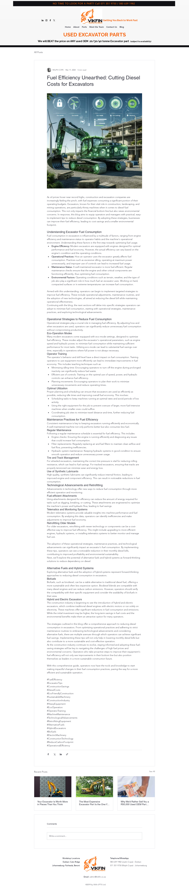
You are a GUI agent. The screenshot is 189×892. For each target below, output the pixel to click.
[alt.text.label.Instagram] (46, 20)
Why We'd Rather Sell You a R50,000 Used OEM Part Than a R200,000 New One (135, 803)
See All (152, 771)
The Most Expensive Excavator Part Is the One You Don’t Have (94, 803)
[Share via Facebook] (48, 754)
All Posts (38, 52)
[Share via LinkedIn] (61, 754)
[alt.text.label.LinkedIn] (42, 20)
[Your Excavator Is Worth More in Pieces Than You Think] (52, 786)
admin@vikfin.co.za (98, 877)
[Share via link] (67, 754)
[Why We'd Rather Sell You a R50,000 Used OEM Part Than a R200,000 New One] (136, 786)
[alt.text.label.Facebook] (50, 20)
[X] (54, 20)
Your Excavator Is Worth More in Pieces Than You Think (52, 803)
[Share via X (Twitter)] (54, 754)
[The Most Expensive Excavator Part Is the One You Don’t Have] (94, 786)
